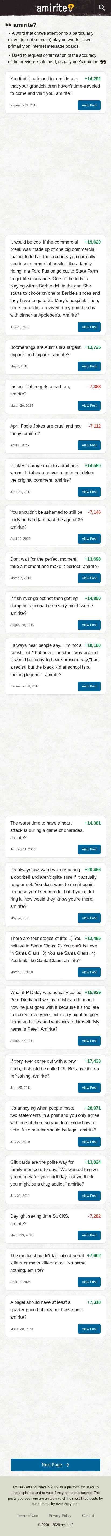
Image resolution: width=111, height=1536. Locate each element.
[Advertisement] (55, 174)
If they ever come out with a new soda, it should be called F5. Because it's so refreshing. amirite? (54, 1068)
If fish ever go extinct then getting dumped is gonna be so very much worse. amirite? (52, 606)
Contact (88, 1516)
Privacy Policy (60, 1516)
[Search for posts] (102, 7)
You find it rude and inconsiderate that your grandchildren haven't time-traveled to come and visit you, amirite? (55, 86)
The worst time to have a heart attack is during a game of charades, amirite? (47, 830)
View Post (89, 105)
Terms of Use (27, 1516)
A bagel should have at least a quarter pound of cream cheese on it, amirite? (47, 1309)
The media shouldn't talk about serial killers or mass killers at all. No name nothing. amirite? (47, 1263)
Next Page (52, 1464)
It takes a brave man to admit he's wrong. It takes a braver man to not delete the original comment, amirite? (52, 473)
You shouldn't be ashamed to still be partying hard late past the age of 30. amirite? (47, 519)
